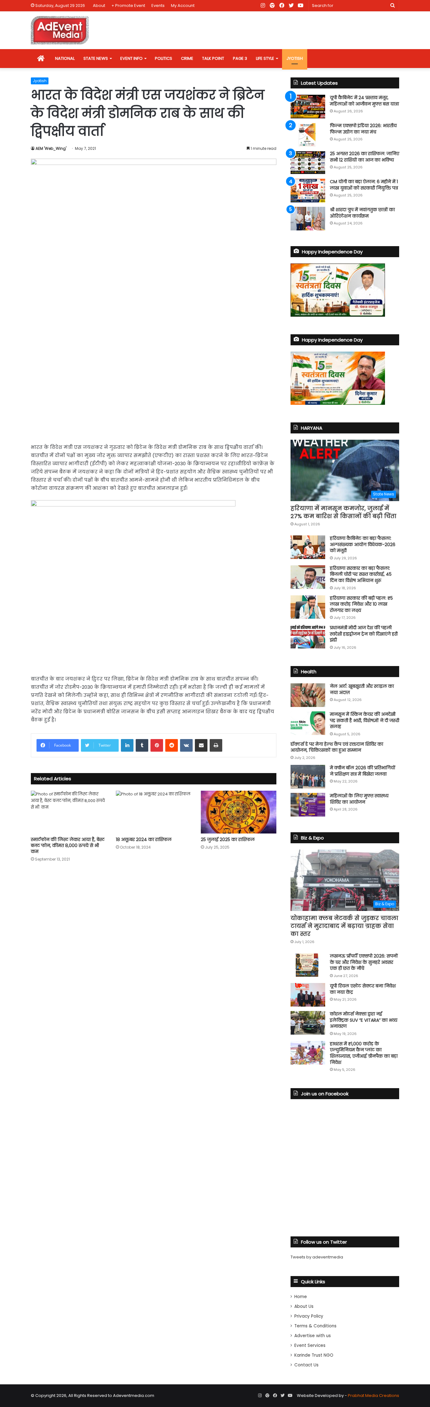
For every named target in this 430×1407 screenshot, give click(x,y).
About (99, 5)
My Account (183, 5)
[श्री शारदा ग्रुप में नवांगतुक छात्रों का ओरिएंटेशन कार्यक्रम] (308, 218)
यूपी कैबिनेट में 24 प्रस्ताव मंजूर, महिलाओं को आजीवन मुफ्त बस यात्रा (364, 100)
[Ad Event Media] (60, 30)
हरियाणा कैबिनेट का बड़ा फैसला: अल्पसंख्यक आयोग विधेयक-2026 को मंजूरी (362, 544)
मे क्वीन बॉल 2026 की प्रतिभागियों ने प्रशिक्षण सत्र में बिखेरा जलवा (362, 771)
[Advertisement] (153, 390)
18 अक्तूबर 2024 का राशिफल (144, 839)
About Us (304, 1306)
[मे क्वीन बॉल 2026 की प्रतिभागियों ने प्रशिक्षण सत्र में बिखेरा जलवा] (308, 776)
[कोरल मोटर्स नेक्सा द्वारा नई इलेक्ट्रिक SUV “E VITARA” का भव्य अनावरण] (308, 1023)
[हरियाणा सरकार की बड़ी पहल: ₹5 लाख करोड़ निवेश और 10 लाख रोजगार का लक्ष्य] (308, 607)
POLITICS (163, 58)
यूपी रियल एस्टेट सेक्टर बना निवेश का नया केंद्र (363, 989)
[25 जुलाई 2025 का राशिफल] (238, 812)
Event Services (309, 1345)
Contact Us (306, 1365)
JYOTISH (294, 58)
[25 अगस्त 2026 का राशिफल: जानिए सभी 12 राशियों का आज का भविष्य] (308, 162)
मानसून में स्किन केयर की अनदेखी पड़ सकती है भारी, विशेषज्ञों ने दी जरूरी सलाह (364, 720)
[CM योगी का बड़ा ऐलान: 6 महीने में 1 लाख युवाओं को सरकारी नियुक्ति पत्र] (308, 190)
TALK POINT (213, 58)
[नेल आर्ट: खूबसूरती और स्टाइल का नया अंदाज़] (308, 695)
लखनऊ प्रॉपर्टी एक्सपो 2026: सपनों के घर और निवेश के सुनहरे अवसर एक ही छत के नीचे (364, 962)
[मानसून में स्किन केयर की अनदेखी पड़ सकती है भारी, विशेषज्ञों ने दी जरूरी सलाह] (308, 723)
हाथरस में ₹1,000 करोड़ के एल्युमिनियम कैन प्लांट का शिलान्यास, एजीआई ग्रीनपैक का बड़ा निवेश (364, 1053)
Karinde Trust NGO (313, 1355)
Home (300, 1297)
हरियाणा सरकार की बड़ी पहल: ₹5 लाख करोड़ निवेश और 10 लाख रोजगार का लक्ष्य (361, 604)
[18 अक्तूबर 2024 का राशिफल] (153, 812)
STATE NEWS (95, 58)
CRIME (187, 58)
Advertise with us (312, 1336)
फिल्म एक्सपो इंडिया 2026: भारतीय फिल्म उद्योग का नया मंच (363, 128)
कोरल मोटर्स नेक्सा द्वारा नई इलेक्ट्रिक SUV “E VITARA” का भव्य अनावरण (363, 1020)
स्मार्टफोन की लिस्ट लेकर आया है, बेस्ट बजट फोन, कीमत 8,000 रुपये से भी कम (68, 845)
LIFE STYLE (265, 58)
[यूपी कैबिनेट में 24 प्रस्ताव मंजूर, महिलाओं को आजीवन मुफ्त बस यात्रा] (308, 106)
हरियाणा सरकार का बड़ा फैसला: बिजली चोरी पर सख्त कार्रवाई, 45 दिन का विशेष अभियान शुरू (361, 574)
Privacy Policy (308, 1316)
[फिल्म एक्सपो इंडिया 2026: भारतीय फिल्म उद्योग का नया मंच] (308, 134)
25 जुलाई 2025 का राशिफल (228, 839)
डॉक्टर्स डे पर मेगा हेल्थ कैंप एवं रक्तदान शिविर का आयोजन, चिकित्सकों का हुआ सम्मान (337, 747)
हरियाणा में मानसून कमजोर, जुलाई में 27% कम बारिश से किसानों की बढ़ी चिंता (343, 512)
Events (158, 5)
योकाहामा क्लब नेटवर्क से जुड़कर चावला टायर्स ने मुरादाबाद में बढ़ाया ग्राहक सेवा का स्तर (344, 926)
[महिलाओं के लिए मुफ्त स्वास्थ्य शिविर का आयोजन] (308, 805)
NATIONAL (65, 58)
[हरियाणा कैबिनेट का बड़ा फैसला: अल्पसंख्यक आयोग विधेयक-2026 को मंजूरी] (308, 547)
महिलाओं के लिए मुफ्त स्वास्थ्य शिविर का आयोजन (359, 799)
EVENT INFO (131, 58)
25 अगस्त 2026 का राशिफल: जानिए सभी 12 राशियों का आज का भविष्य (364, 156)
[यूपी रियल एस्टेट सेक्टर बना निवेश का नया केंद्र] (308, 995)
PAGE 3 (240, 58)
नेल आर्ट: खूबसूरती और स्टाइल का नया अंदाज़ (362, 689)
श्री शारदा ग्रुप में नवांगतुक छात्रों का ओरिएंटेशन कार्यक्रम (362, 212)
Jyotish (40, 80)
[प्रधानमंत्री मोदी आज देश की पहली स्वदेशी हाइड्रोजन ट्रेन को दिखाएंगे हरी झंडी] (308, 636)
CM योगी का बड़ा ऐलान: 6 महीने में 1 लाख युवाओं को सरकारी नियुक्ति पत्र (364, 184)
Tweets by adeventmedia (317, 1257)
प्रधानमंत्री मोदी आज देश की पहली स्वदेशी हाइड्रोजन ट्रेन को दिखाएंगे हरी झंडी (364, 633)
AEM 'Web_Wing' (51, 148)
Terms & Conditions (315, 1326)
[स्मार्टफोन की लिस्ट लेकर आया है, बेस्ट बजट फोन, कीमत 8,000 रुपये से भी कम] (68, 812)
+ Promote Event (128, 5)
